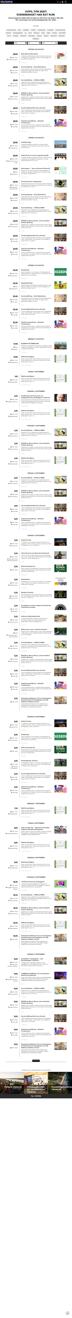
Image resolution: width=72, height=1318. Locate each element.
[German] (60, 2)
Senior (9, 35)
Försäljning (50, 30)
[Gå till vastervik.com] (6, 2)
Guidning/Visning (60, 30)
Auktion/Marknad (11, 30)
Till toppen (36, 1096)
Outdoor (54, 33)
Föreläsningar (41, 30)
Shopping (15, 35)
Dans (19, 30)
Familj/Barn (26, 30)
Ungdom (46, 35)
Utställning (36, 38)
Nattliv (48, 33)
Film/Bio (33, 30)
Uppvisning (53, 35)
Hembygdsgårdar (18, 33)
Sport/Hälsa (32, 35)
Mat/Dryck (36, 33)
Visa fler (36, 1060)
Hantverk (8, 33)
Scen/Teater (62, 33)
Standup (39, 35)
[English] (58, 2)
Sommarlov (23, 35)
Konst (30, 33)
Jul (25, 33)
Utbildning (61, 35)
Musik (43, 33)
